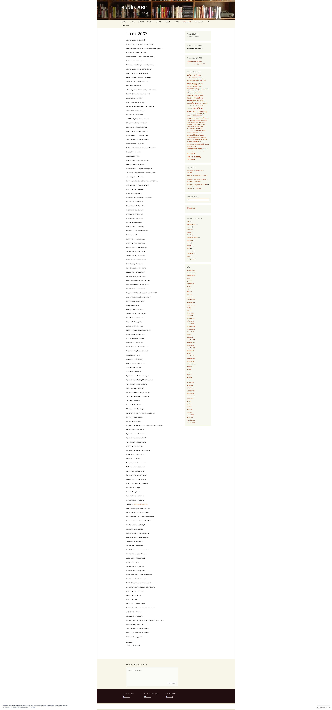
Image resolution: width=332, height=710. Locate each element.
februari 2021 (190, 313)
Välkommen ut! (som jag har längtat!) (196, 64)
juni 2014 (189, 372)
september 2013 (191, 396)
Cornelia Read (192, 95)
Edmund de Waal (196, 105)
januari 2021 (190, 315)
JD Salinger (189, 120)
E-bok (188, 105)
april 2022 (189, 291)
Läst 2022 (141, 22)
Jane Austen (204, 118)
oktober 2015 (190, 350)
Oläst (188, 248)
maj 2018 (189, 334)
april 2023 (189, 281)
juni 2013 (189, 404)
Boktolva (200, 86)
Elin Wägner (202, 105)
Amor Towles (200, 78)
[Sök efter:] (209, 22)
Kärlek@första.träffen (140, 504)
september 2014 (191, 364)
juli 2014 (189, 369)
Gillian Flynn (199, 115)
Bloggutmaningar (191, 224)
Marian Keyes (198, 135)
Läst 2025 (167, 22)
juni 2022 (189, 286)
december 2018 (191, 326)
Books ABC (189, 188)
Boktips (189, 232)
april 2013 (189, 409)
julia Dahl (203, 124)
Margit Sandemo (190, 135)
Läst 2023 (149, 22)
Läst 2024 (158, 22)
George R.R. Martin (191, 115)
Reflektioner (190, 253)
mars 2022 (189, 294)
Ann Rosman (201, 80)
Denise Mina (198, 98)
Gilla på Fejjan (192, 208)
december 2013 (191, 388)
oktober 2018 (190, 332)
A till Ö (188, 221)
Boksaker (189, 229)
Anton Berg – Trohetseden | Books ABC (197, 184)
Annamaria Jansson (191, 80)
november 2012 (191, 423)
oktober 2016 (190, 345)
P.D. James (194, 139)
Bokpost (189, 227)
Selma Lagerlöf (191, 146)
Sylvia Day (202, 151)
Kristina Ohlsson (198, 128)
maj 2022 (189, 289)
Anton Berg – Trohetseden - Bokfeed (196, 179)
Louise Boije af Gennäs (192, 132)
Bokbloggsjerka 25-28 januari (194, 61)
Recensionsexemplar (193, 142)
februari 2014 (190, 382)
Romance (202, 142)
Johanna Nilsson (195, 122)
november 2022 (191, 283)
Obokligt (189, 245)
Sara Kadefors (195, 144)
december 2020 (191, 318)
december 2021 (191, 299)
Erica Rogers (190, 170)
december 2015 (191, 348)
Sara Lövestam (204, 144)
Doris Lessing (189, 103)
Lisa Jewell (201, 131)
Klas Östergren (190, 128)
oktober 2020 (190, 321)
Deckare (190, 98)
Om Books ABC (199, 22)
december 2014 (191, 356)
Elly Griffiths (197, 108)
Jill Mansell (189, 122)
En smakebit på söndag (197, 111)
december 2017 (191, 340)
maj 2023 (189, 278)
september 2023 (191, 275)
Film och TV (189, 235)
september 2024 (191, 273)
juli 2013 (189, 401)
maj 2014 (189, 374)
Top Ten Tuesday (194, 156)
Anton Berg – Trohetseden (193, 181)
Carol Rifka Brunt (190, 91)
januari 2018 (190, 337)
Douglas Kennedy (200, 103)
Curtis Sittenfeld (200, 95)
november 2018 (191, 329)
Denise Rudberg (191, 100)
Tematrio (191, 153)
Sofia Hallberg (190, 151)
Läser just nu (190, 240)
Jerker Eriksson (203, 120)
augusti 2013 (190, 398)
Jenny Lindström (196, 120)
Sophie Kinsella (196, 151)
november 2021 (191, 302)
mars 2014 (189, 380)
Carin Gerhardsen (203, 89)
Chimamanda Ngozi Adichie (195, 93)
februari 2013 (190, 415)
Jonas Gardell (196, 124)
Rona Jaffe (189, 144)
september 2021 (191, 305)
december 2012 (191, 420)
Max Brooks (196, 137)
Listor (188, 243)
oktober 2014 (190, 361)
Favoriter (123, 22)
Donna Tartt (200, 100)
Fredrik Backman (201, 114)
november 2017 (191, 342)
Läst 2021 (132, 22)
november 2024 (191, 270)
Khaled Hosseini (199, 126)
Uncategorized (190, 259)
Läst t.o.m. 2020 (187, 22)
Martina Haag (190, 137)
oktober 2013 (190, 393)
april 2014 (189, 377)
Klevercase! (198, 188)
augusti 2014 (190, 366)
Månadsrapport (202, 137)
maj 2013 (189, 406)
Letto (196, 130)
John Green (202, 122)
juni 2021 (189, 307)
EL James (189, 108)
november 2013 (191, 390)
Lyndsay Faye (200, 132)
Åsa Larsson (191, 160)
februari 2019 (190, 324)
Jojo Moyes (189, 124)
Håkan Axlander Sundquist (192, 118)
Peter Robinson (202, 139)
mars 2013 (189, 412)
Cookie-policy (32, 707)
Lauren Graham (190, 130)
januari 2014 (190, 385)
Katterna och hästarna (192, 237)
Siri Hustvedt (204, 149)
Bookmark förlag (193, 89)
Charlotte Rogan (197, 91)
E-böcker (191, 105)
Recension (189, 251)
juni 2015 (189, 353)
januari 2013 (190, 417)
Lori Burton (189, 175)
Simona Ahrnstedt (194, 148)
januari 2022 (190, 297)
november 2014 (191, 358)
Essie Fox (189, 114)
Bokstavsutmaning (192, 86)
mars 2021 (189, 310)
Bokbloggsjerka (195, 83)
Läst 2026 (176, 22)
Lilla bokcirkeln (125, 26)
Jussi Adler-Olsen (190, 126)
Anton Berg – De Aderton (193, 186)
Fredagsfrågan (194, 114)
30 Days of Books (194, 75)
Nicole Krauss (189, 139)
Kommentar (172, 683)
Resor (188, 256)
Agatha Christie (192, 78)
